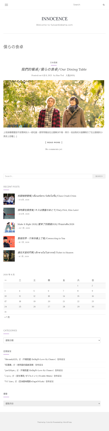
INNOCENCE (55, 19)
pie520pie (10, 370)
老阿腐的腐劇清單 (25, 365)
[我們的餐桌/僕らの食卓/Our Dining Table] (53, 104)
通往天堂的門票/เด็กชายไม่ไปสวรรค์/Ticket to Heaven (45, 252)
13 (49, 296)
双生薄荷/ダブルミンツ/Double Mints (34, 376)
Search (99, 176)
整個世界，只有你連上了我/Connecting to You (41, 238)
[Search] (104, 5)
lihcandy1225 (11, 359)
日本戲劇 (53, 62)
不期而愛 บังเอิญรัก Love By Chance (39, 359)
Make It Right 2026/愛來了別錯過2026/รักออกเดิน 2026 (46, 224)
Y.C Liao (9, 381)
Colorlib (49, 422)
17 (5, 301)
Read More (53, 142)
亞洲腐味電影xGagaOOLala (31, 381)
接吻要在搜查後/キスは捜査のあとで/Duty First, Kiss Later (48, 210)
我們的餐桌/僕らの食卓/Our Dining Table (54, 69)
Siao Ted (60, 75)
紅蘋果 (8, 365)
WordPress (67, 422)
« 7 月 (7, 317)
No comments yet (53, 149)
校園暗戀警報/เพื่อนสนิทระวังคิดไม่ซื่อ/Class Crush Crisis (47, 195)
